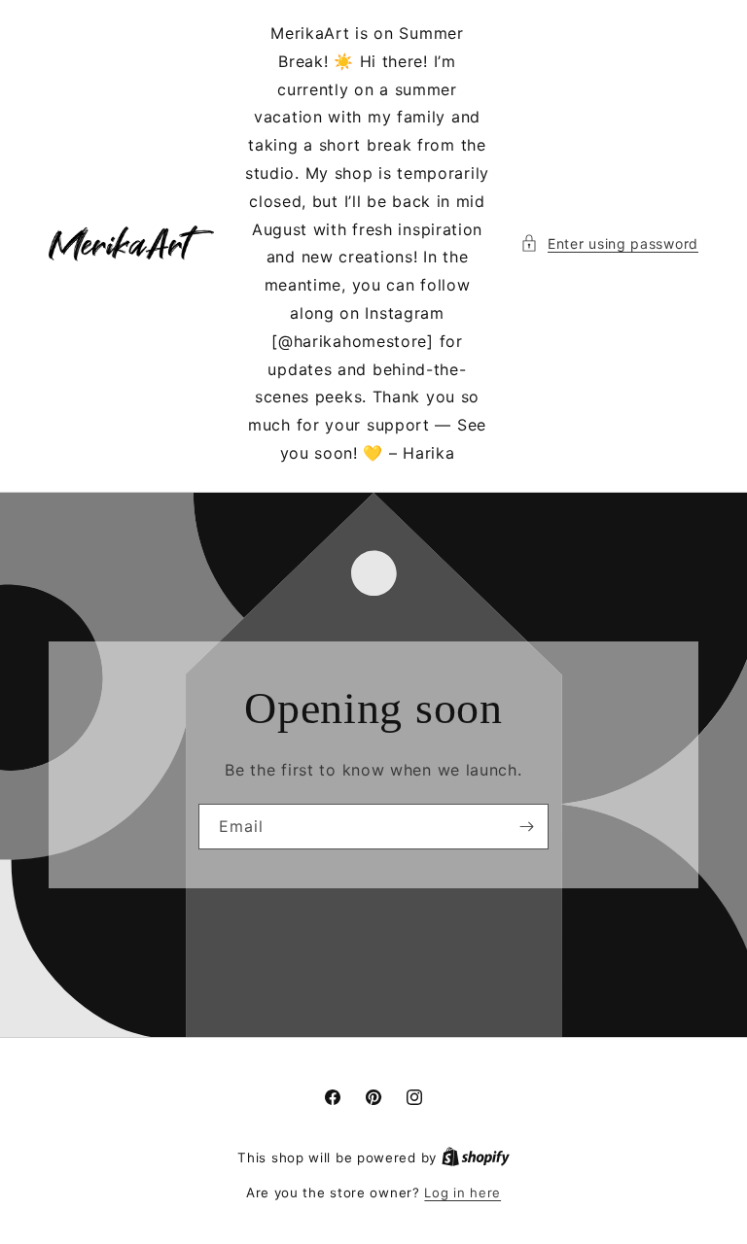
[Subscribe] (526, 826)
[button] (609, 243)
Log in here (462, 1192)
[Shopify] (476, 1157)
